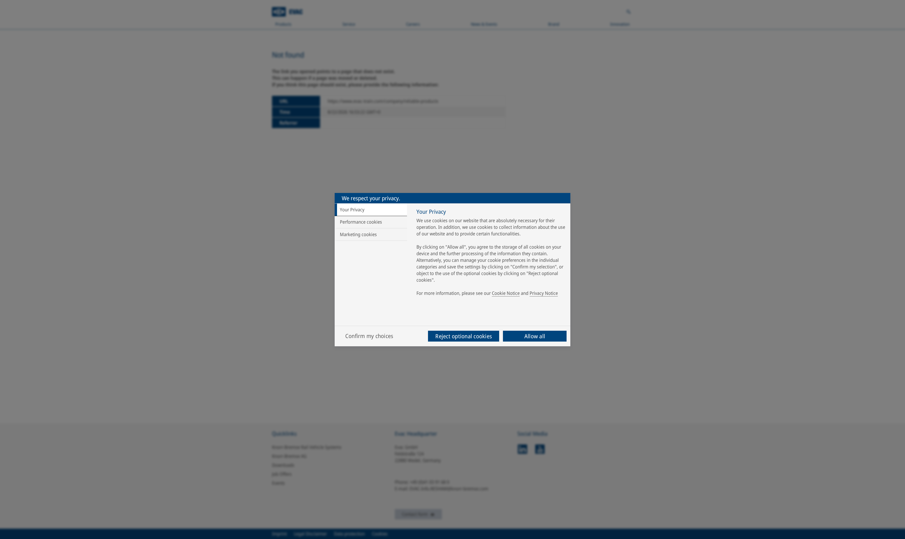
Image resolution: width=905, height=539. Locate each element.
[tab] (371, 210)
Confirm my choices (369, 336)
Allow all (534, 336)
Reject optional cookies (463, 336)
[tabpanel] (491, 253)
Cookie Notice (506, 293)
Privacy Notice (544, 293)
